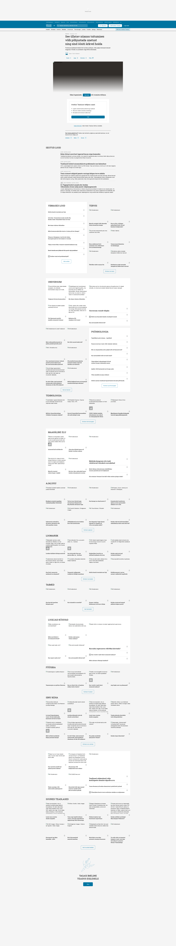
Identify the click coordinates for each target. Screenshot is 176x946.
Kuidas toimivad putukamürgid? (59, 256)
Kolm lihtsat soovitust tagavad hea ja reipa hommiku (80, 154)
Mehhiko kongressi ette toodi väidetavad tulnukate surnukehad (102, 462)
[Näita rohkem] (121, 22)
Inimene (59, 29)
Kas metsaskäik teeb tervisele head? (101, 355)
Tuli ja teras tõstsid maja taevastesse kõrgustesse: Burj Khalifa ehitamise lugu (75, 502)
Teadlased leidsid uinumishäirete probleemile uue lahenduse (83, 164)
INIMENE (67, 33)
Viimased (53, 29)
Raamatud (99, 29)
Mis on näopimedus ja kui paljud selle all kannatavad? (106, 349)
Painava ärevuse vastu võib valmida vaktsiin (104, 344)
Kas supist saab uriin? (54, 658)
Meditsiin (64, 29)
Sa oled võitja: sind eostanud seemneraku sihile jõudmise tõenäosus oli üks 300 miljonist (55, 383)
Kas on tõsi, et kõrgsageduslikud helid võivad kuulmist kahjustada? (117, 225)
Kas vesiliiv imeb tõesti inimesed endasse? (103, 654)
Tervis (82, 137)
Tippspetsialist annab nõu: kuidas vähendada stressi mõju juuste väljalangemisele (79, 186)
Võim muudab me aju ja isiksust (100, 375)
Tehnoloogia (77, 29)
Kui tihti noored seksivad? (75, 342)
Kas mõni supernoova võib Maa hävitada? (104, 649)
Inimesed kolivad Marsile (55, 449)
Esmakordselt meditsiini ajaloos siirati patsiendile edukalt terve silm (118, 502)
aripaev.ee (63, 22)
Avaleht (48, 29)
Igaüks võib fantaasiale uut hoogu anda (102, 369)
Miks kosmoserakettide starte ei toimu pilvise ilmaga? (63, 231)
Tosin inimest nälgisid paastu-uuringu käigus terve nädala (83, 174)
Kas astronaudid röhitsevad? (97, 322)
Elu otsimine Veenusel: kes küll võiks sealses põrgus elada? (106, 476)
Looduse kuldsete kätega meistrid (55, 553)
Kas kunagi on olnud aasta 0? (97, 501)
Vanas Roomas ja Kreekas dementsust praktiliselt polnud (105, 786)
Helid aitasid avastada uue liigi (57, 212)
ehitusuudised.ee (82, 22)
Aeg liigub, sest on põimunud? (119, 685)
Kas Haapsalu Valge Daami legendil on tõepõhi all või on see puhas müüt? (97, 523)
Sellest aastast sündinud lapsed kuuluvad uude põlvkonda (107, 380)
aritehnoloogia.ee (108, 22)
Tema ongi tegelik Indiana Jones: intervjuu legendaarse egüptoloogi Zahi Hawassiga (76, 818)
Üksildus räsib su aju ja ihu (96, 264)
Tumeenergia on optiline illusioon (55, 685)
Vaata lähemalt (77, 126)
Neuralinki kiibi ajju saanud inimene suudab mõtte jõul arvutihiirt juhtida (76, 788)
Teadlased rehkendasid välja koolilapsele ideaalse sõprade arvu (102, 779)
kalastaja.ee (57, 22)
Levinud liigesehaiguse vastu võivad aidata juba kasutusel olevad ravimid (53, 717)
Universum (70, 29)
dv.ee (68, 22)
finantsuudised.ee (99, 22)
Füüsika (89, 29)
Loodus (84, 29)
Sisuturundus (67, 182)
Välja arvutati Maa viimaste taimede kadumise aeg (62, 244)
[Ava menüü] (54, 25)
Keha (75, 137)
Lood (62, 152)
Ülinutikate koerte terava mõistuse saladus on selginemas (108, 792)
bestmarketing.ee (73, 22)
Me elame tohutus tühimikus (56, 225)
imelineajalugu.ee (49, 22)
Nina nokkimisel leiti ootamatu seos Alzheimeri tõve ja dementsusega (96, 245)
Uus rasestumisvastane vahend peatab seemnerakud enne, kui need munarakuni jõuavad (55, 362)
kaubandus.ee (116, 22)
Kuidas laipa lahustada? (118, 736)
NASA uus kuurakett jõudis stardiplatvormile (104, 316)
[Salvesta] (84, 210)
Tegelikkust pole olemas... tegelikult (101, 338)
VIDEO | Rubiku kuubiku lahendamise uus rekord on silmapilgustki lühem (96, 415)
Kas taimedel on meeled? (75, 602)
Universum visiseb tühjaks (99, 311)
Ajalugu (94, 29)
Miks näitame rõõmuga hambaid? (98, 660)
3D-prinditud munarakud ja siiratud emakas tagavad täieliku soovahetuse (75, 362)
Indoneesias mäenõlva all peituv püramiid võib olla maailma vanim (53, 523)
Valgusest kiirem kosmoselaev (57, 299)
